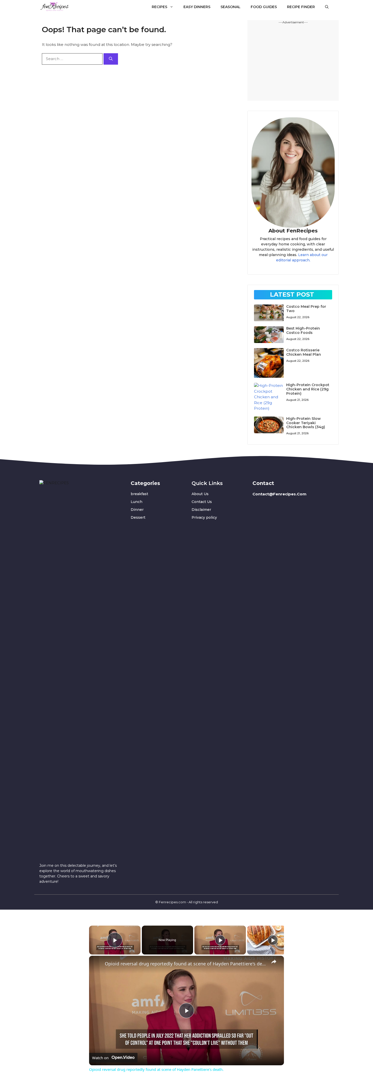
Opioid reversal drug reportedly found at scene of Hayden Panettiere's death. (186, 964)
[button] (327, 7)
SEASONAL (231, 7)
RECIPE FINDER (301, 7)
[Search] (111, 59)
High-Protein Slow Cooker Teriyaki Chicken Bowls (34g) (305, 422)
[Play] (220, 940)
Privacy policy (204, 517)
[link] (97, 964)
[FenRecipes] (54, 7)
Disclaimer (201, 509)
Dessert (138, 517)
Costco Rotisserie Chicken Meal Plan (303, 352)
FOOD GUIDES (264, 7)
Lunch (136, 501)
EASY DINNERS (196, 7)
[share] (273, 961)
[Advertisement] (293, 63)
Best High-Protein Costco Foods (303, 330)
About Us (200, 494)
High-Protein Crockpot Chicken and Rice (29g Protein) (307, 389)
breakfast (139, 494)
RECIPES (159, 7)
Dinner (137, 509)
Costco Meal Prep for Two (306, 308)
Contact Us (202, 501)
